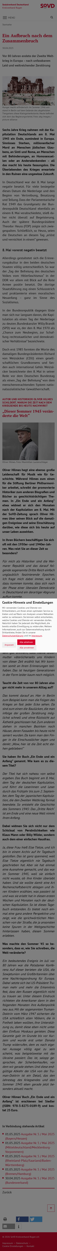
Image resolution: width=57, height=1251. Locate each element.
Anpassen (9, 644)
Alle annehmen (27, 647)
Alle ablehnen (26, 642)
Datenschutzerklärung (12, 635)
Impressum (37, 635)
